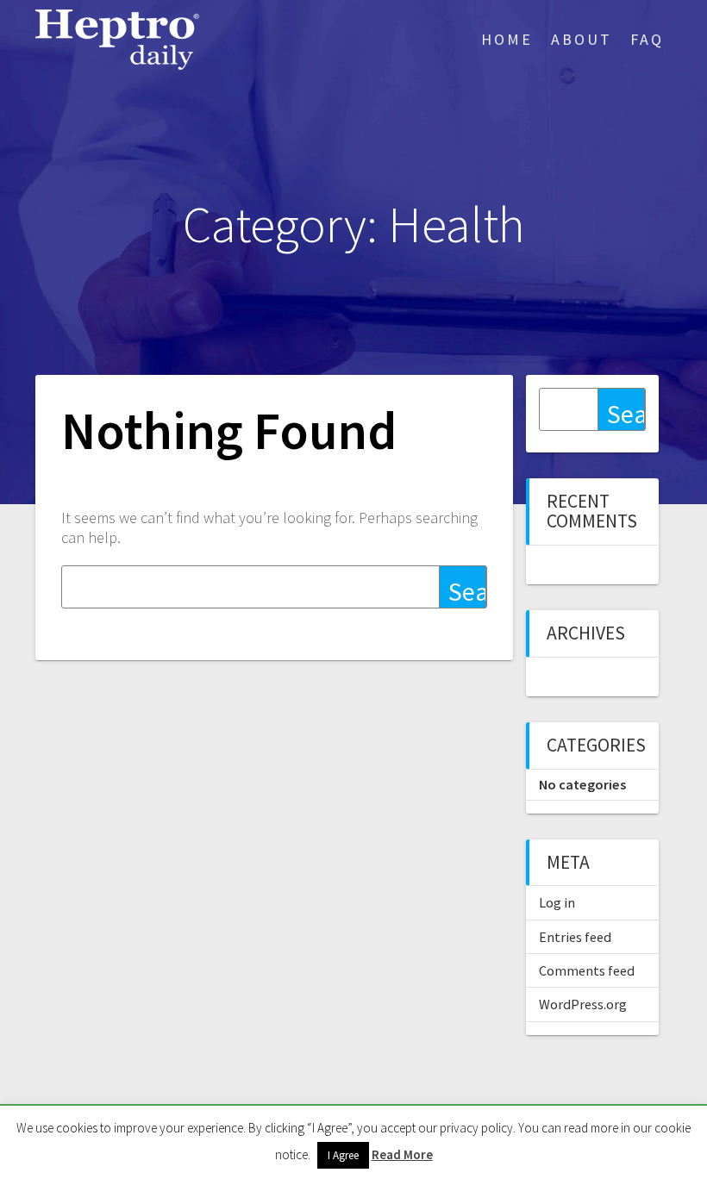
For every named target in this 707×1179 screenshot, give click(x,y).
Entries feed (575, 936)
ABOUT (581, 39)
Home (507, 39)
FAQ (647, 39)
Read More (402, 1154)
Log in (557, 902)
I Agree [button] (343, 1155)
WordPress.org (583, 1004)
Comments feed (587, 970)
